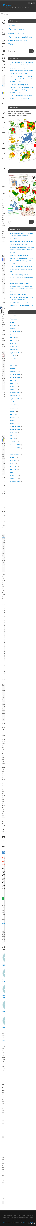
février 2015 (13, 442)
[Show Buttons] (1, 313)
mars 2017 (13, 383)
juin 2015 (12, 435)
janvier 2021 (13, 328)
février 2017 (13, 386)
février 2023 (13, 319)
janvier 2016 (13, 423)
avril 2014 (13, 469)
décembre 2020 (15, 331)
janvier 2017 (13, 389)
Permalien (4, 1040)
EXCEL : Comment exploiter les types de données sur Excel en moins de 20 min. (21, 98)
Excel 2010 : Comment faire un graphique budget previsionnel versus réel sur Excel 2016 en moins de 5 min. (21, 70)
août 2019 (13, 356)
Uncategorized (19, 40)
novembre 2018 (15, 377)
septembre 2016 (15, 399)
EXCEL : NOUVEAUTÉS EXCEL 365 (20, 283)
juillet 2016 (13, 405)
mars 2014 (13, 472)
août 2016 (13, 402)
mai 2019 (13, 362)
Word (10, 43)
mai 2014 (13, 466)
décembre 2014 (15, 445)
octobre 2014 (14, 451)
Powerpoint (14, 37)
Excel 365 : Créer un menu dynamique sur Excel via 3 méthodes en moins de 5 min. (21, 288)
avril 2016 (13, 414)
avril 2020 (13, 340)
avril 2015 (13, 438)
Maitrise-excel (9, 5)
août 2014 (13, 457)
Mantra (24, 1222)
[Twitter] (31, 3)
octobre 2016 (14, 396)
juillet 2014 (13, 460)
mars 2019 (13, 368)
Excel (3, 85)
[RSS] (34, 3)
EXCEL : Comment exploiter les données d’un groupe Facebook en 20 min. (21, 277)
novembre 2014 (15, 448)
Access (11, 25)
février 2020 (13, 346)
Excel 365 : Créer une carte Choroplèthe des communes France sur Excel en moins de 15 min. (22, 297)
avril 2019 (13, 365)
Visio (29, 40)
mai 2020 (13, 337)
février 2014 (13, 475)
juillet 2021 (13, 325)
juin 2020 (12, 334)
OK (31, 51)
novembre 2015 (15, 429)
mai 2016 (13, 411)
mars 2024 (13, 316)
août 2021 (13, 322)
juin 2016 (12, 408)
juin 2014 (12, 463)
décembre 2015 (15, 426)
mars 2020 (13, 343)
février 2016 (13, 420)
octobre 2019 (14, 350)
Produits (22, 37)
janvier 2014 (13, 478)
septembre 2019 (15, 353)
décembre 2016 (15, 392)
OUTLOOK (23, 33)
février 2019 (13, 371)
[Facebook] (29, 3)
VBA (25, 40)
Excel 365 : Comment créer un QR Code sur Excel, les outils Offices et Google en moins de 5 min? (22, 78)
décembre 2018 (15, 374)
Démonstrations (18, 29)
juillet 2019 (13, 359)
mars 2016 (13, 417)
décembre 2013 (15, 481)
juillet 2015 (13, 432)
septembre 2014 (15, 454)
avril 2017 (13, 380)
